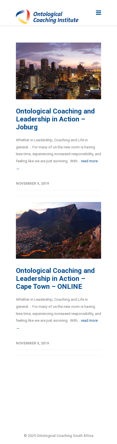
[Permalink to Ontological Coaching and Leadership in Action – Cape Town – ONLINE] (58, 230)
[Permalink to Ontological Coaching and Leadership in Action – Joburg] (58, 71)
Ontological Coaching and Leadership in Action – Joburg (55, 119)
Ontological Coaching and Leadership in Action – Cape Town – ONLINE (55, 279)
